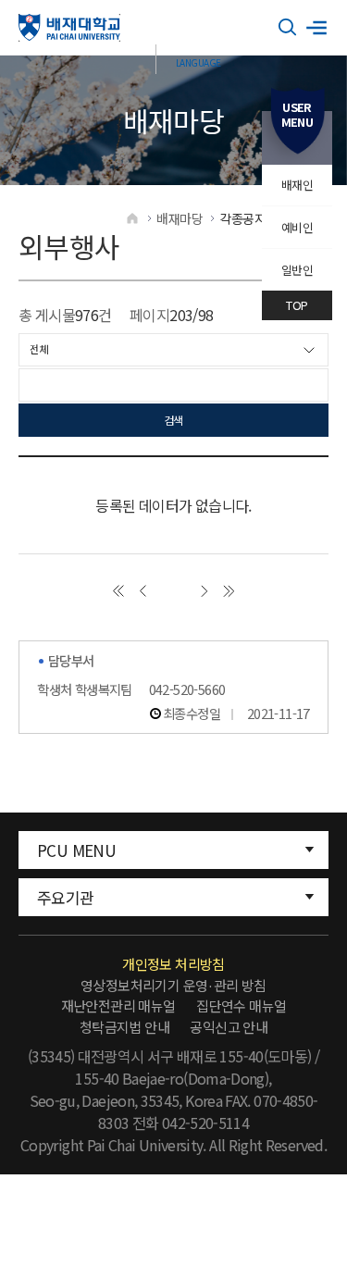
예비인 (297, 227)
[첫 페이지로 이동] (117, 590)
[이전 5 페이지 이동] (142, 590)
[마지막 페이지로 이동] (229, 590)
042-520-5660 (187, 689)
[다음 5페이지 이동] (204, 590)
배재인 (297, 184)
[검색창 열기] (287, 27)
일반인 (297, 270)
